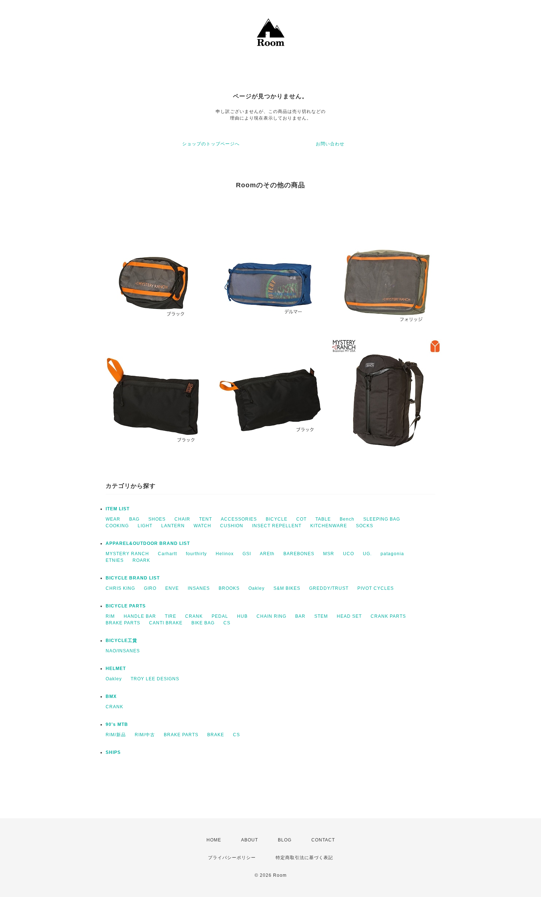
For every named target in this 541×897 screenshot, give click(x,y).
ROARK (141, 560)
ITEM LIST (118, 508)
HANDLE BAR (140, 616)
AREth (267, 553)
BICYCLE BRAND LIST (133, 578)
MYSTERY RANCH (127, 553)
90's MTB (117, 724)
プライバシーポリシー (232, 857)
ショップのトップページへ (211, 143)
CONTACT (323, 840)
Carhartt (167, 553)
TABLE (323, 519)
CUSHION (231, 525)
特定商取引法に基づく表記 (304, 857)
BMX (111, 696)
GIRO (150, 588)
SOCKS (364, 525)
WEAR (113, 519)
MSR (328, 553)
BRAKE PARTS (123, 622)
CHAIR (182, 519)
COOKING (117, 525)
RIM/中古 (145, 734)
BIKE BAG (203, 622)
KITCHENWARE (328, 525)
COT (301, 519)
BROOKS (229, 588)
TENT (205, 519)
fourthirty (196, 553)
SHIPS (113, 752)
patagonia (392, 553)
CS (226, 622)
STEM (321, 616)
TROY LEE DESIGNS (155, 678)
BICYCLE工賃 (121, 640)
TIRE (170, 616)
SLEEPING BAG (381, 519)
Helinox (225, 553)
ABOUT (249, 840)
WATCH (202, 525)
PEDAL (220, 616)
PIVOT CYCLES (375, 588)
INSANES (199, 588)
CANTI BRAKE (166, 622)
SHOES (157, 519)
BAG (134, 519)
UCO (348, 553)
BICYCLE (276, 519)
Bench (347, 519)
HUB (242, 616)
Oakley (256, 588)
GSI (247, 553)
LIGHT (145, 525)
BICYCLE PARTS (126, 606)
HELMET (116, 668)
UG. (367, 553)
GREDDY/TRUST (329, 588)
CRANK (194, 616)
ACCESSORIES (239, 519)
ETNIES (115, 560)
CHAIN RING (271, 616)
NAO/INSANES (123, 650)
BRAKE (215, 734)
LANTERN (173, 525)
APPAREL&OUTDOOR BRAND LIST (148, 543)
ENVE (172, 588)
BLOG (284, 840)
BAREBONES (298, 553)
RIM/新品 (116, 734)
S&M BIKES (286, 588)
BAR (300, 616)
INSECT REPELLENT (276, 525)
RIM (110, 616)
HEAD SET (349, 616)
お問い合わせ (330, 143)
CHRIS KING (120, 588)
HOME (213, 840)
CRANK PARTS (388, 616)
